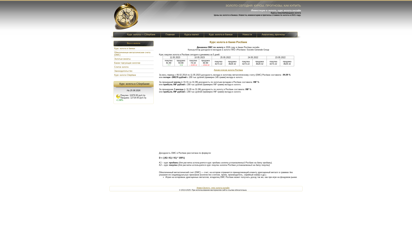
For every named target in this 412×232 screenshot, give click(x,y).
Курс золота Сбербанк (125, 75)
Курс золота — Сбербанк (141, 34)
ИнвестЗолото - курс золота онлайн (213, 188)
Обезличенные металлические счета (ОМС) (132, 53)
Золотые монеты (122, 59)
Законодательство (123, 71)
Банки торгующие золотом (127, 63)
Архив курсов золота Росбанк (228, 70)
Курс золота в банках (125, 48)
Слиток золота (121, 67)
